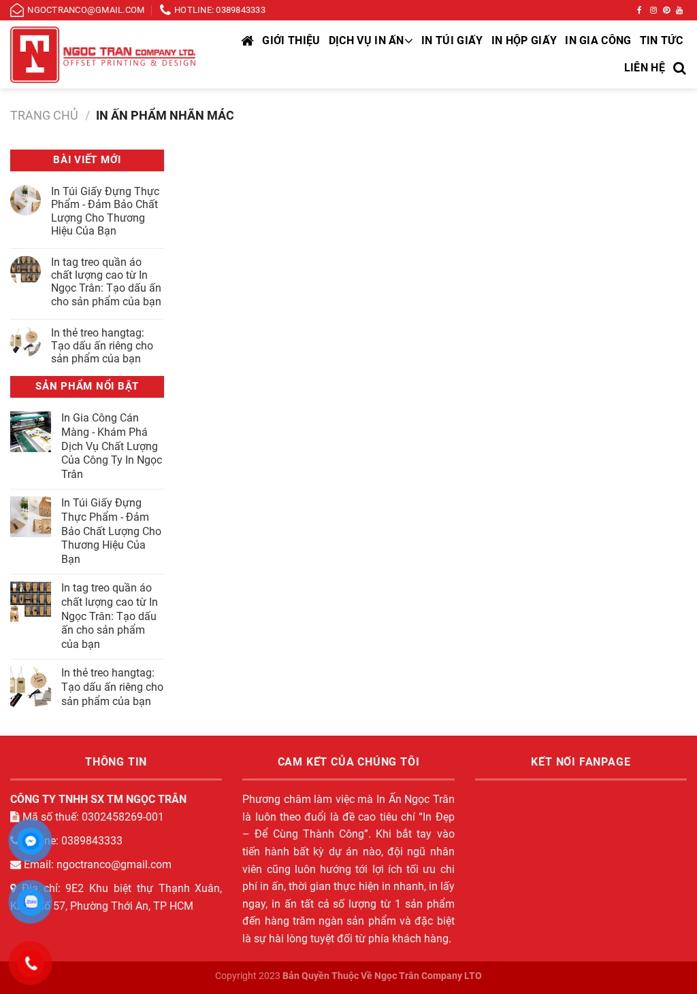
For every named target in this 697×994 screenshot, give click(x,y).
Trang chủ (44, 115)
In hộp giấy (524, 40)
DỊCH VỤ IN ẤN (366, 40)
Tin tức (661, 40)
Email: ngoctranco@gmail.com (96, 864)
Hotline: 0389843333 (71, 840)
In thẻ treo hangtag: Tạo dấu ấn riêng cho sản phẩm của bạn (102, 345)
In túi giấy (452, 40)
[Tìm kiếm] (680, 68)
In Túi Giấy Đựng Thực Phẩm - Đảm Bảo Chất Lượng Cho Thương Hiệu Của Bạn (105, 211)
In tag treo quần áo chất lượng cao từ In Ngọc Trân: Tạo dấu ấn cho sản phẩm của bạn (106, 282)
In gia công (598, 40)
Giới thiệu (291, 40)
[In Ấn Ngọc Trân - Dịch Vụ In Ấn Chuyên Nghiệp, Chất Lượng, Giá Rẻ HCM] (103, 54)
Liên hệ (644, 67)
